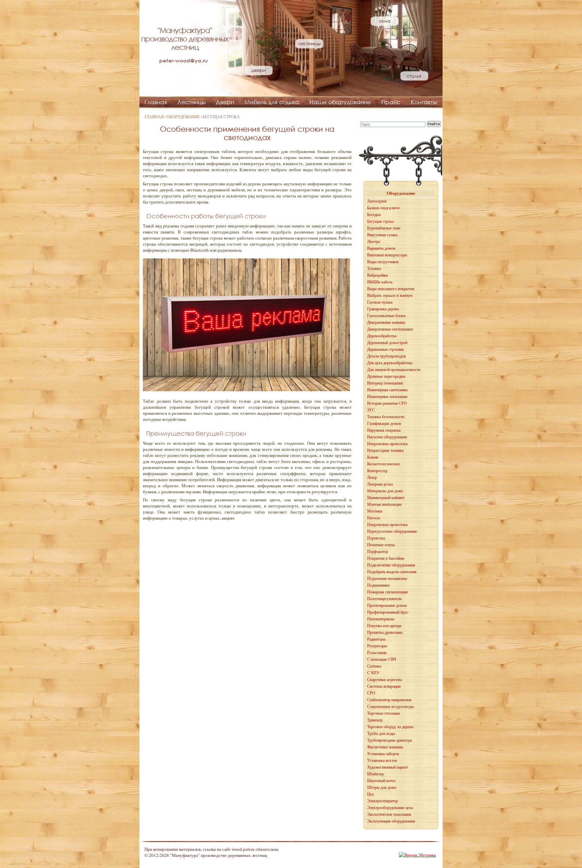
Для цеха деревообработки (389, 363)
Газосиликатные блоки (386, 315)
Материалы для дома (385, 491)
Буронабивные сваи (383, 228)
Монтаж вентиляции (384, 504)
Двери (225, 101)
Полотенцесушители (384, 598)
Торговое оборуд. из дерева (390, 726)
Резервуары (377, 646)
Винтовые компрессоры (387, 255)
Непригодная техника (385, 450)
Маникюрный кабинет (386, 497)
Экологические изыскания (389, 814)
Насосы (373, 518)
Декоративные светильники (390, 329)
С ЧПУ (373, 673)
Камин (372, 457)
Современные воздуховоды (390, 706)
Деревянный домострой (387, 342)
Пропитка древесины (384, 632)
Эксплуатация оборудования (391, 821)
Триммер (375, 720)
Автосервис (377, 201)
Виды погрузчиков (383, 261)
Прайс (390, 101)
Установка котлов (382, 760)
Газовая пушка (379, 302)
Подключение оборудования (391, 565)
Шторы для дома (381, 787)
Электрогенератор (382, 801)
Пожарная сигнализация (387, 592)
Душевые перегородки (386, 376)
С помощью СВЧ (381, 659)
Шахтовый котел (381, 780)
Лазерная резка (380, 484)
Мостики (374, 511)
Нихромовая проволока (387, 443)
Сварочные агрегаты (384, 679)
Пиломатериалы (380, 619)
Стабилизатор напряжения (389, 700)
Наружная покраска (383, 430)
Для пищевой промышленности (393, 369)
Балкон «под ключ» (383, 208)
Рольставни (376, 652)
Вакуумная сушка (382, 234)
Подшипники (378, 585)
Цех (370, 794)
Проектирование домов (387, 605)
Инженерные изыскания (387, 396)
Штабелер (375, 774)
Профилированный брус (387, 612)
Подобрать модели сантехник (392, 571)
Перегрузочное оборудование (392, 531)
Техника (374, 268)
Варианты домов (381, 248)
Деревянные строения (385, 349)
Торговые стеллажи (383, 713)
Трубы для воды (381, 733)
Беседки (374, 214)
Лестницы (191, 101)
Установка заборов (383, 753)
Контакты (424, 101)
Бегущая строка (380, 221)
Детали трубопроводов (386, 356)
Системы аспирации (383, 686)
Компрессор (377, 470)
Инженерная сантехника (387, 390)
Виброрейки (377, 275)
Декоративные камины (386, 322)
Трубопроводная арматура (389, 740)
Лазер (372, 477)
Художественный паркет (387, 767)
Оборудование (183, 116)
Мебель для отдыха (272, 101)
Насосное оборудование (387, 437)
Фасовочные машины (385, 747)
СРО (371, 693)
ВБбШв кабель (379, 282)
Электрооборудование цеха (390, 807)
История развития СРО (387, 403)
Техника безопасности (385, 416)
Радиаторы (376, 639)
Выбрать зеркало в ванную (390, 295)
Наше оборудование (340, 101)
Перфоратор (377, 551)
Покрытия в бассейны (385, 558)
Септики (374, 666)
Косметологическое (383, 464)
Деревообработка (381, 336)
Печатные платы (381, 544)
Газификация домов (384, 423)
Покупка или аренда (384, 625)
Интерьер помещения (385, 383)
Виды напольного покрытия (390, 288)
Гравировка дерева (383, 309)
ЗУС (371, 410)
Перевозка (376, 538)
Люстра (373, 241)
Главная (155, 101)
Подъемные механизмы (387, 578)
